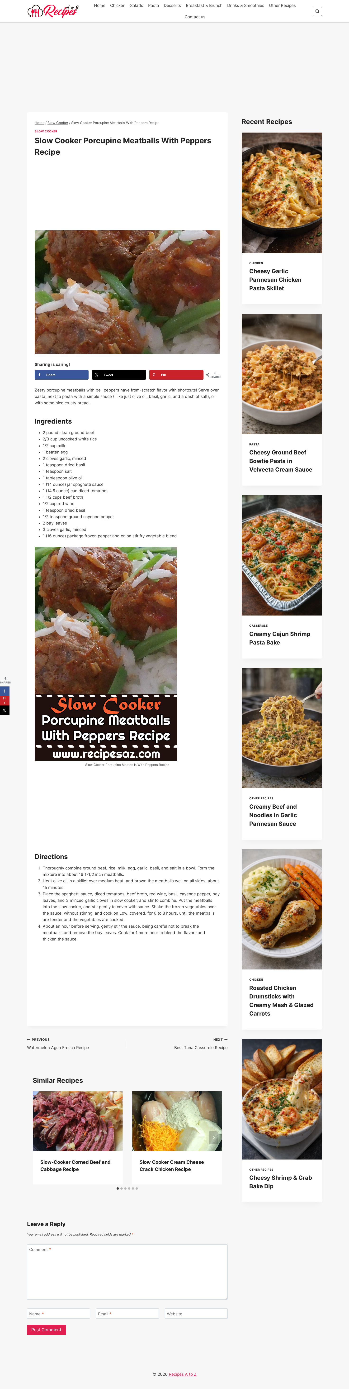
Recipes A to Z (182, 1374)
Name (36, 1314)
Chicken (117, 5)
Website (174, 1314)
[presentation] (282, 193)
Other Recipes (282, 5)
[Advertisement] (127, 77)
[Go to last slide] (41, 1137)
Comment (40, 1249)
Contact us (195, 16)
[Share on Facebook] (4, 691)
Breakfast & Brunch (204, 5)
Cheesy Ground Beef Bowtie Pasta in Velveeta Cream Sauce (280, 461)
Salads (136, 5)
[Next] (213, 1137)
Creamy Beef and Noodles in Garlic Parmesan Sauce (273, 815)
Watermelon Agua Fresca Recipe (58, 1044)
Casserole (258, 625)
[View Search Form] (317, 11)
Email (105, 1314)
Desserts (172, 5)
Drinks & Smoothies (245, 5)
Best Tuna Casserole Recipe (200, 1044)
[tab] (118, 1188)
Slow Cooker (46, 131)
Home (99, 5)
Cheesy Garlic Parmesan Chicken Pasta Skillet (275, 280)
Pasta (153, 5)
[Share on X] (4, 710)
